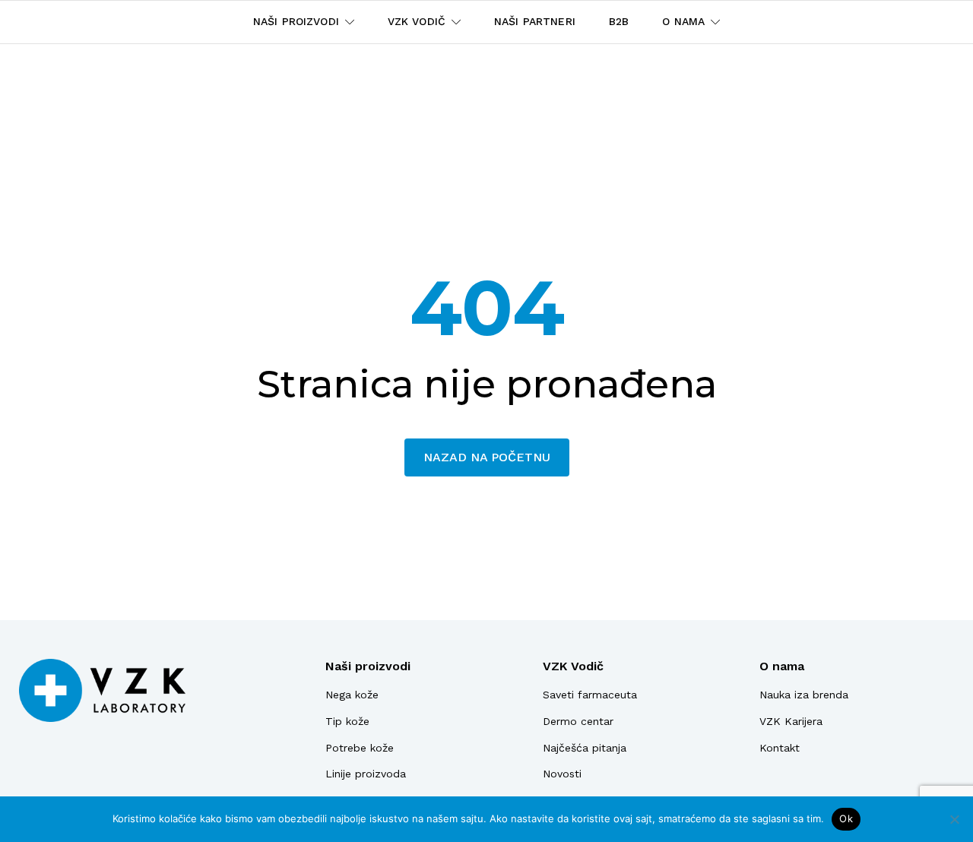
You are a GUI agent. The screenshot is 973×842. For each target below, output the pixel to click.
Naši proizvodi (367, 666)
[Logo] (102, 690)
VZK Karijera (790, 721)
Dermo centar (578, 721)
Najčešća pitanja (584, 748)
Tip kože (347, 721)
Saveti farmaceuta (590, 694)
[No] (954, 819)
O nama (781, 666)
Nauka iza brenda (803, 694)
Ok (846, 818)
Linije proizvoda (365, 774)
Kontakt (779, 748)
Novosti (562, 774)
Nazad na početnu (486, 457)
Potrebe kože (359, 748)
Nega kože (352, 694)
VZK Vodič (573, 666)
